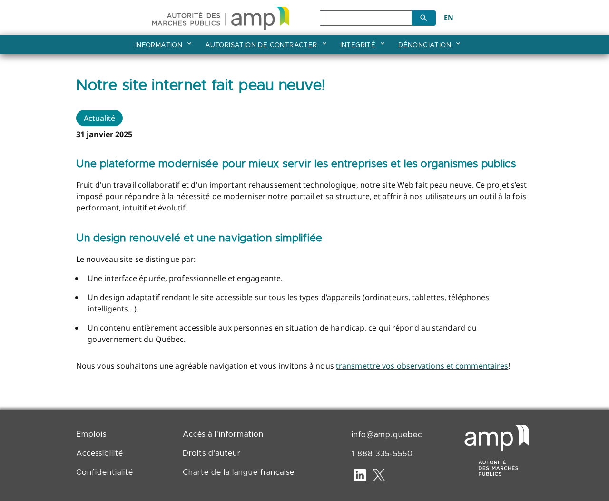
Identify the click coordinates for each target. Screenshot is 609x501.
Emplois (91, 434)
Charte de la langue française (239, 472)
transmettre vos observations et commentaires (422, 366)
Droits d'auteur (212, 453)
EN (448, 17)
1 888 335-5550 (382, 454)
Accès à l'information (223, 434)
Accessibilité (99, 453)
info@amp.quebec (387, 435)
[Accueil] (220, 16)
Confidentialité (104, 472)
